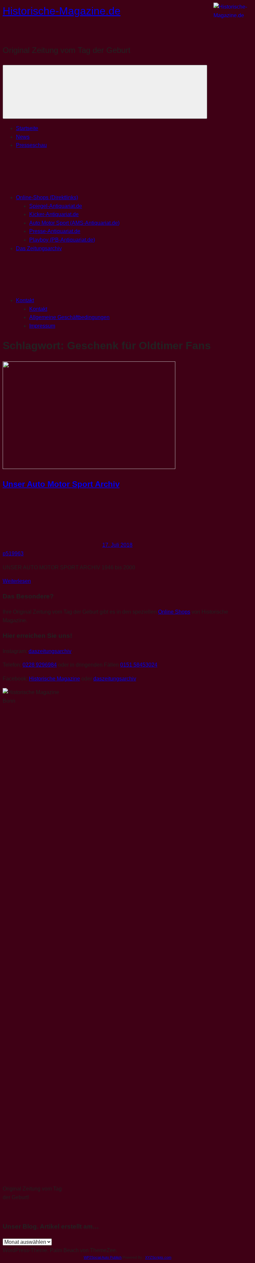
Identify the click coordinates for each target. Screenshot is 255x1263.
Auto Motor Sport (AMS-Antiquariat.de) (74, 223)
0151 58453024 (138, 665)
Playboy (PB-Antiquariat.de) (62, 240)
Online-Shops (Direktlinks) (47, 197)
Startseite (27, 128)
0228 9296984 (40, 665)
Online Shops (174, 612)
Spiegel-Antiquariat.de (55, 206)
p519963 (13, 553)
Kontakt (25, 300)
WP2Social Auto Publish (103, 1257)
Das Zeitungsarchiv (39, 248)
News (23, 137)
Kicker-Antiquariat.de (54, 214)
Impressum (42, 326)
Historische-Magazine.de (62, 11)
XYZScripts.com (158, 1257)
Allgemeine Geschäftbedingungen (69, 317)
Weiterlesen (17, 581)
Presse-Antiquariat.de (54, 231)
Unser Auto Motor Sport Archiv (61, 484)
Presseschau (31, 145)
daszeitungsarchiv (50, 651)
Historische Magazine (54, 678)
